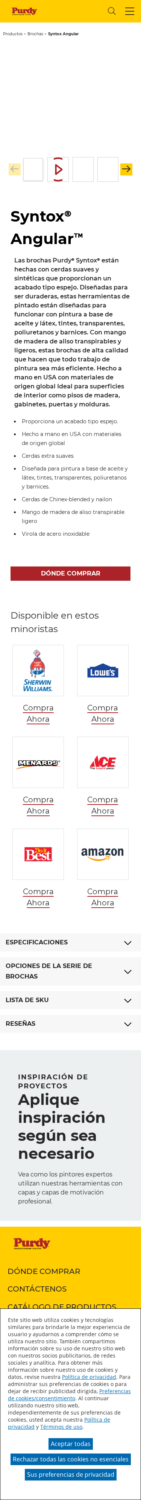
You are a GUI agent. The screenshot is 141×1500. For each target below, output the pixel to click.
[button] (129, 11)
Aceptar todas (71, 1444)
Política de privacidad (89, 1376)
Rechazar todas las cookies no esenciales (71, 1459)
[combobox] (73, 11)
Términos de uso (61, 1426)
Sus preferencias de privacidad (70, 1474)
